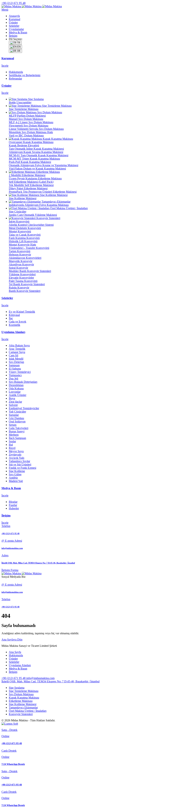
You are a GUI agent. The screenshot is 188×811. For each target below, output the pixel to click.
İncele (4, 65)
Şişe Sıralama (16, 687)
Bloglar (13, 501)
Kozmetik (14, 324)
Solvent (13, 405)
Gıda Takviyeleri (18, 428)
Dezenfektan (16, 385)
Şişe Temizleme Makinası (23, 691)
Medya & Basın (18, 32)
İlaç (11, 318)
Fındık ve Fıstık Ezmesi (22, 467)
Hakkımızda (16, 71)
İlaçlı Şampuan (17, 438)
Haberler (14, 508)
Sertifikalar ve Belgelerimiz (24, 75)
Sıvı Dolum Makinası (21, 694)
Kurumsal (14, 19)
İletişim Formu (9, 570)
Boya (12, 398)
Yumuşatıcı (15, 375)
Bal (11, 444)
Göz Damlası (16, 418)
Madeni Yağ (16, 481)
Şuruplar (14, 414)
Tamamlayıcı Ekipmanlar (23, 707)
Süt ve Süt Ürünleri (20, 464)
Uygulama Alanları (20, 665)
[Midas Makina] (31, 6)
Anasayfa (14, 15)
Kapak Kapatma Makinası (24, 697)
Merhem (14, 434)
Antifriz (13, 477)
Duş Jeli (13, 378)
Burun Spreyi (16, 431)
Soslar (12, 441)
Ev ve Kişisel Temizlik (22, 311)
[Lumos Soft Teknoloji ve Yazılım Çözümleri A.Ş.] (9, 723)
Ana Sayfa (15, 652)
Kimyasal (14, 315)
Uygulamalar (16, 29)
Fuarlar (13, 505)
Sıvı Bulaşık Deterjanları (23, 381)
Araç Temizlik (17, 348)
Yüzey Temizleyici (20, 371)
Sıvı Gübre (15, 474)
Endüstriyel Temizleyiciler (24, 408)
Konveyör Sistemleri (21, 714)
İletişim (13, 35)
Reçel (12, 447)
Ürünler (13, 22)
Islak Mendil (16, 358)
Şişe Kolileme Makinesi (22, 704)
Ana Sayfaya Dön (11, 639)
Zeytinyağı (15, 454)
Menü (4, 9)
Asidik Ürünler (17, 395)
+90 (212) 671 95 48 (13, 3)
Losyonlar (15, 391)
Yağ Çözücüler (17, 411)
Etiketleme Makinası (20, 700)
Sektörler (14, 25)
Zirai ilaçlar (15, 401)
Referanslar (15, 78)
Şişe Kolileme (17, 471)
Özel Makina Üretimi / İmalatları (27, 710)
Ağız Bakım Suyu (19, 345)
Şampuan (14, 365)
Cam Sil (13, 355)
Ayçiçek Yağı (16, 457)
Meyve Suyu (16, 451)
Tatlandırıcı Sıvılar (19, 461)
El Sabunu (15, 368)
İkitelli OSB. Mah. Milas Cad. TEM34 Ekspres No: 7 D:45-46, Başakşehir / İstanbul (50, 681)
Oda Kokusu (16, 388)
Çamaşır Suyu (17, 352)
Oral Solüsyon (17, 421)
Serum (12, 424)
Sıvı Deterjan (16, 362)
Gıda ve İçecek (17, 321)
